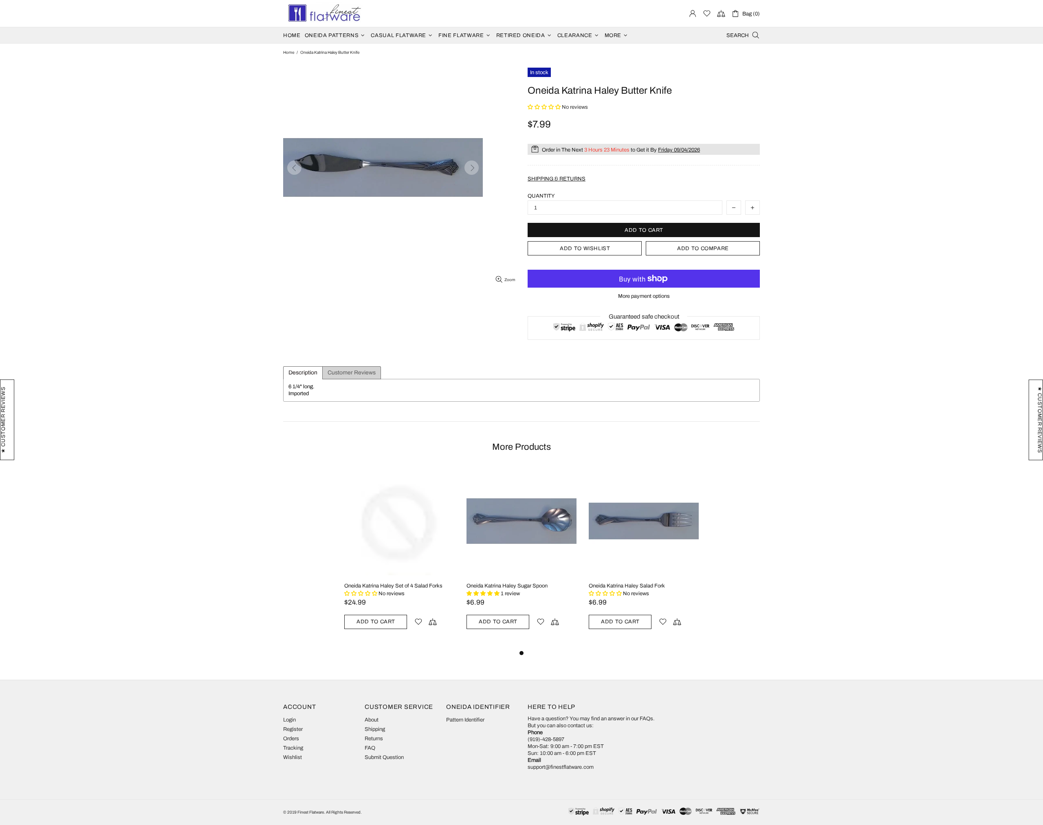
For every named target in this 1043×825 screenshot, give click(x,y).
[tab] (303, 372)
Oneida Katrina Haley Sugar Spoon (507, 586)
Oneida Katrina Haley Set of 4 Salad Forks (393, 586)
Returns (374, 738)
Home (288, 52)
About (371, 720)
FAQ (370, 748)
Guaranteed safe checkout (644, 316)
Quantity (541, 196)
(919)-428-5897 (546, 739)
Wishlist (292, 757)
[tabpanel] (399, 557)
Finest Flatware (324, 13)
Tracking (293, 748)
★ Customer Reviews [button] (1040, 419)
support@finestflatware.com (561, 767)
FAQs (646, 719)
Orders (291, 738)
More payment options (644, 296)
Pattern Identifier (465, 720)
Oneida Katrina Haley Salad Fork (627, 586)
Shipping (375, 729)
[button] (545, 107)
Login (289, 720)
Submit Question (384, 757)
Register (293, 729)
